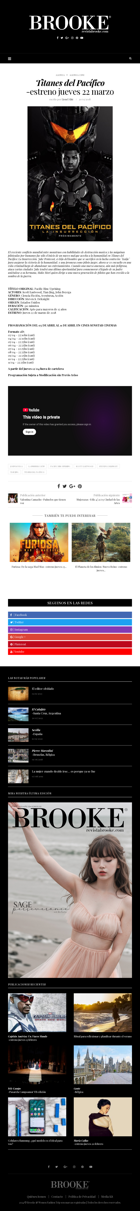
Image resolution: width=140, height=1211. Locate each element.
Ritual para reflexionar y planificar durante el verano (103, 1036)
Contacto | (58, 1196)
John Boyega (16, 466)
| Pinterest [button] (19, 644)
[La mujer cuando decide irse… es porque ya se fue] (18, 776)
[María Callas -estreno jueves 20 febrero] (101, 542)
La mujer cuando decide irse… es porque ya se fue (63, 771)
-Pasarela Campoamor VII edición (27, 1090)
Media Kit (107, 1196)
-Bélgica (78, 1090)
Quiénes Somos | (38, 1196)
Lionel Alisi (67, 99)
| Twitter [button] (18, 622)
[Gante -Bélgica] (103, 1064)
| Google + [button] (19, 637)
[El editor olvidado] (18, 694)
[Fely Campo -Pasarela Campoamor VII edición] (37, 1064)
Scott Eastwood (84, 466)
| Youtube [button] (18, 651)
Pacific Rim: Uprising (60, 466)
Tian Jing (14, 472)
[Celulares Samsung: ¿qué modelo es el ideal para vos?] (37, 1116)
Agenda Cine (77, 75)
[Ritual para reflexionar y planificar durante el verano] (103, 1012)
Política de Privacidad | (83, 1196)
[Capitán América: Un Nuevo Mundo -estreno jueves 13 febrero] (39, 542)
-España (37, 732)
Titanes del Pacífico (34, 472)
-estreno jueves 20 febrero (88, 1142)
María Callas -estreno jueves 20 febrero (101, 566)
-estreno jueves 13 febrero (27, 1038)
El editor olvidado (43, 688)
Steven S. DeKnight (108, 466)
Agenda (60, 75)
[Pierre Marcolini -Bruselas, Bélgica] (18, 756)
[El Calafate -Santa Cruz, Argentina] (18, 714)
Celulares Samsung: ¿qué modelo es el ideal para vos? (35, 1142)
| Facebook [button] (19, 615)
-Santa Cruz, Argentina (46, 711)
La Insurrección (37, 466)
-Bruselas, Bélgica (43, 752)
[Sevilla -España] (18, 735)
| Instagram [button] (20, 629)
